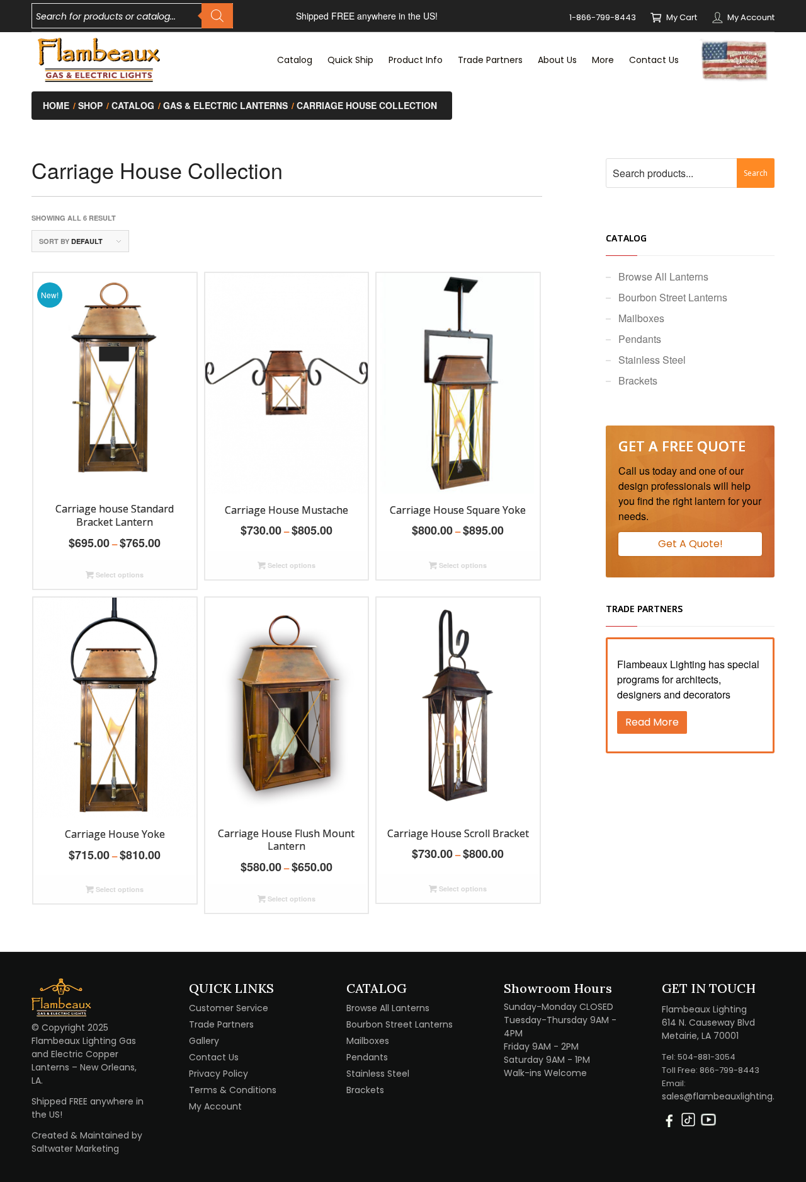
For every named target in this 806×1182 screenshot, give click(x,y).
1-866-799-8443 (602, 17)
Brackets (637, 380)
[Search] (217, 15)
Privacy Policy (218, 1073)
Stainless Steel (652, 359)
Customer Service (228, 1008)
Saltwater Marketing (75, 1148)
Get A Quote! (690, 543)
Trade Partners (221, 1024)
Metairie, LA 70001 (700, 1035)
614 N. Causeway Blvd (708, 1022)
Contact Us (214, 1057)
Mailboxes (641, 318)
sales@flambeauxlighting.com (728, 1096)
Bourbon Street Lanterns (672, 297)
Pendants (639, 339)
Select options (119, 574)
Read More (652, 722)
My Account (751, 17)
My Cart (681, 17)
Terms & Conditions (232, 1090)
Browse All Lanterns (663, 276)
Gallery (204, 1040)
